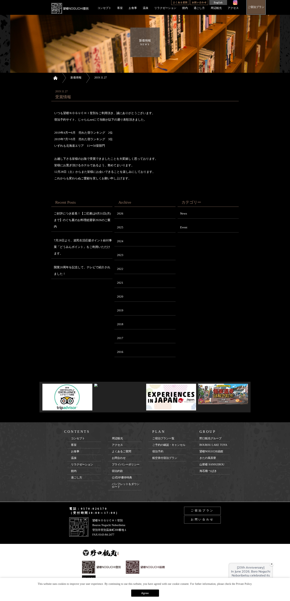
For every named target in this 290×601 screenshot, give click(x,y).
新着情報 (75, 77)
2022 (120, 268)
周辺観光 (216, 8)
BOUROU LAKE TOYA (213, 444)
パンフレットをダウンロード (125, 485)
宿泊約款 (117, 471)
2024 (120, 241)
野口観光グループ (210, 438)
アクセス (233, 8)
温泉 (145, 8)
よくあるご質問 (121, 451)
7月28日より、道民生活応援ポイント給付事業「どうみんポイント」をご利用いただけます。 (83, 247)
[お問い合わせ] (199, 2)
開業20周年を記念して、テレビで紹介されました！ (82, 270)
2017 (120, 338)
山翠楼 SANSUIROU (211, 464)
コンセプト (104, 8)
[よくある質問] (180, 2)
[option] (67, 397)
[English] (218, 2)
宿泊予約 (157, 451)
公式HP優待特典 (122, 477)
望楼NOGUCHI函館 (211, 451)
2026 (120, 213)
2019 (120, 310)
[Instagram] (235, 2)
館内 (185, 8)
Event (183, 227)
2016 (120, 351)
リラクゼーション (165, 8)
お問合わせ (119, 457)
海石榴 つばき (208, 471)
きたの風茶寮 (207, 457)
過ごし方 (199, 8)
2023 (120, 255)
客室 (120, 8)
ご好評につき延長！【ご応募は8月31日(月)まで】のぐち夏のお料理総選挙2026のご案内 (82, 220)
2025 (120, 227)
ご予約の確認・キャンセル (168, 444)
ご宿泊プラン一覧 (163, 438)
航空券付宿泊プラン (164, 457)
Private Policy (244, 583)
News (183, 213)
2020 (120, 296)
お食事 (133, 8)
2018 (120, 324)
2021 (120, 282)
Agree (145, 593)
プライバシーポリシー (125, 464)
